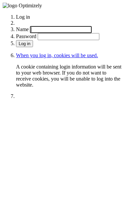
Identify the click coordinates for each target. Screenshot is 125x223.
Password (26, 36)
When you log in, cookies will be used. (57, 55)
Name (22, 29)
